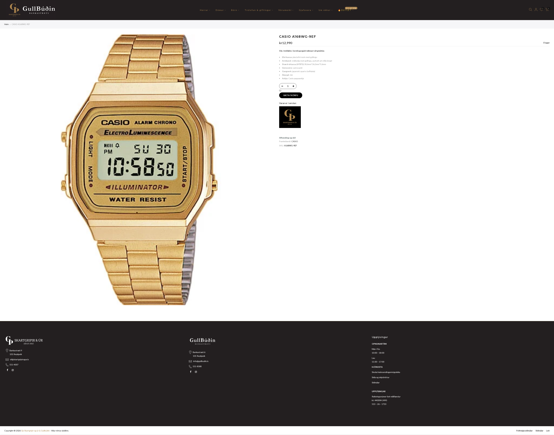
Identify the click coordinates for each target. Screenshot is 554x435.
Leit (548, 430)
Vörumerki (285, 10)
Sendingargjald (299, 51)
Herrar (204, 10)
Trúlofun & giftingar (258, 10)
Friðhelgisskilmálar (524, 430)
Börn (234, 10)
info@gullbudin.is (200, 361)
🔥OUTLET (347, 9)
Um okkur (325, 10)
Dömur (220, 10)
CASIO (294, 141)
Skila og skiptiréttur (380, 377)
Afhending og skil (287, 137)
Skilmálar (376, 382)
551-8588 (197, 366)
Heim (6, 24)
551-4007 (14, 364)
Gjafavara (305, 10)
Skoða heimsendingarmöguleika (386, 372)
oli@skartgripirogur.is (19, 359)
